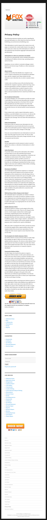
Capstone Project (10, 383)
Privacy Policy (8, 506)
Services (8, 9)
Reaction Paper (9, 346)
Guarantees (7, 474)
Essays (7, 325)
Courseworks (9, 322)
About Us (6, 440)
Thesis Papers (9, 416)
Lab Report (8, 341)
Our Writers (9, 342)
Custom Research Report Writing (14, 390)
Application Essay (10, 380)
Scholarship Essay (10, 412)
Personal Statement (11, 344)
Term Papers (9, 414)
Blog (7, 320)
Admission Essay (10, 318)
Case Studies (9, 385)
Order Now (7, 504)
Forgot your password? (10, 366)
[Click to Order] (20, 298)
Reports (8, 327)
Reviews (8, 411)
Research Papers (10, 409)
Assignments (9, 382)
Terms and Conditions (9, 509)
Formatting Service (10, 397)
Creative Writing (10, 388)
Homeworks (9, 339)
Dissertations (9, 324)
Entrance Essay (9, 394)
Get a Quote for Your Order (10, 472)
